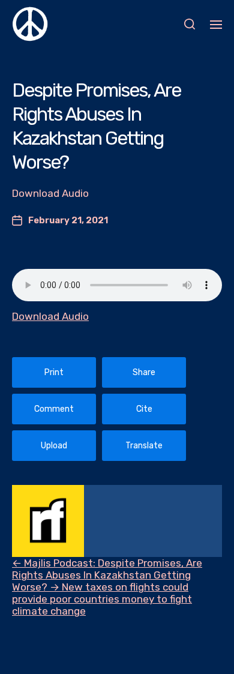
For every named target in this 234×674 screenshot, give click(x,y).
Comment (54, 409)
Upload (54, 446)
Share (144, 372)
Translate (144, 446)
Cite (144, 409)
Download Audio (50, 316)
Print (54, 372)
